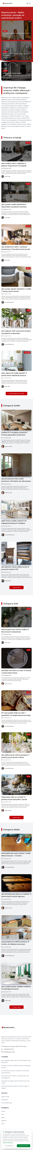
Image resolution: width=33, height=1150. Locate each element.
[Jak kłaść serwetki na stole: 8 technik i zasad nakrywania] (16, 658)
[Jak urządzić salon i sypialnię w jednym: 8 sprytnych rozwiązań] (16, 151)
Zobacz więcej (16, 587)
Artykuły (4, 1057)
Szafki (3, 1111)
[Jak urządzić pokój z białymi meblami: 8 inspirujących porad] (16, 973)
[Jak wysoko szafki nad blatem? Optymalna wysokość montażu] (16, 192)
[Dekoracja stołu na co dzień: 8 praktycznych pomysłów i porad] (16, 784)
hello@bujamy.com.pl (9, 1052)
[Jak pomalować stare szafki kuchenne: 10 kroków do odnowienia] (16, 464)
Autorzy (4, 1093)
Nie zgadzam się (9, 1145)
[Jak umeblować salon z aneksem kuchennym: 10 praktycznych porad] (16, 234)
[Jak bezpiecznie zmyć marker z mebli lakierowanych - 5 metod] (16, 842)
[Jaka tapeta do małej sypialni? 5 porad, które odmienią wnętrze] (16, 360)
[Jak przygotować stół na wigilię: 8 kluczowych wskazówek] (16, 617)
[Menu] (27, 3)
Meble (3, 1117)
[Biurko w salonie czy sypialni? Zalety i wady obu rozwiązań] (16, 50)
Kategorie (5, 1108)
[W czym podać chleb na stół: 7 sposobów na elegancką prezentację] (16, 700)
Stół (2, 1114)
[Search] (29, 3)
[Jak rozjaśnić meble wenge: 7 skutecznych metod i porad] (16, 30)
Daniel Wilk (7, 580)
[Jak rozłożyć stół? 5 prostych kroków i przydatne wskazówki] (16, 318)
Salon (3, 1123)
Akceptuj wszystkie (23, 1145)
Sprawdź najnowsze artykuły (16, 393)
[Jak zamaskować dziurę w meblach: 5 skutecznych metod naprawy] (16, 883)
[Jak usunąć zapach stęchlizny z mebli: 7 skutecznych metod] (16, 276)
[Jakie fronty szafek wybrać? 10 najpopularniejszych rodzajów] (16, 509)
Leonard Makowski (9, 534)
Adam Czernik (8, 446)
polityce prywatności (8, 1142)
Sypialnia (3, 1120)
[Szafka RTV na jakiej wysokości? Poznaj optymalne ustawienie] (16, 420)
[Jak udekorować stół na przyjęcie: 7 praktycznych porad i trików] (16, 742)
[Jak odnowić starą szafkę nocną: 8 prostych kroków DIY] (16, 553)
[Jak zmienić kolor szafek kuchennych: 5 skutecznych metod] (16, 71)
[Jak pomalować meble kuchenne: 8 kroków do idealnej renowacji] (16, 927)
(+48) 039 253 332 (9, 1049)
